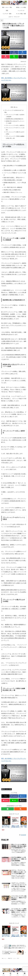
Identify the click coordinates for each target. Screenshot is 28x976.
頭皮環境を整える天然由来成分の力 (14, 118)
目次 (12, 107)
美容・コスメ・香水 (7, 789)
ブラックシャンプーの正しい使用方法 (15, 125)
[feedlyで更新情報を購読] (7, 808)
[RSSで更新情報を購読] (20, 808)
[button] (22, 57)
